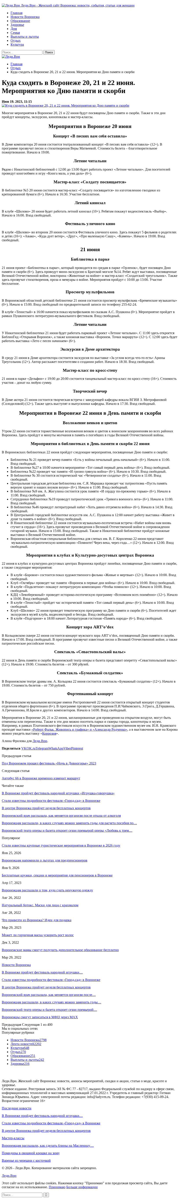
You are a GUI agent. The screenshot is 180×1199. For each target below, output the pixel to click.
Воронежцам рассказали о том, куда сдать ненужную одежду (47, 890)
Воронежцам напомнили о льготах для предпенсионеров (44, 860)
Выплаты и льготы (25, 36)
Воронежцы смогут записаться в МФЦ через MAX (40, 1017)
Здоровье (17, 25)
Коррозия (49, 733)
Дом (14, 29)
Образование (20, 21)
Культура (17, 44)
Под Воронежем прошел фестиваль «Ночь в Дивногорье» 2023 (49, 763)
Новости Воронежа (25, 17)
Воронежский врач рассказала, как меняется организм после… (49, 995)
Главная (16, 13)
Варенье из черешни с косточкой (26, 1160)
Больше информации (82, 1187)
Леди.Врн (39, 741)
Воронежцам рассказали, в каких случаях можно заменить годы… (51, 1002)
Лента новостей (26, 1044)
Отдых (16, 40)
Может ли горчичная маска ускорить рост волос (38, 935)
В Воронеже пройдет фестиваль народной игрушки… (42, 972)
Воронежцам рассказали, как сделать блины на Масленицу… (48, 1145)
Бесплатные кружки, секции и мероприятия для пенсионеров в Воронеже (57, 875)
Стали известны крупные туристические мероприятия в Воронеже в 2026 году (61, 845)
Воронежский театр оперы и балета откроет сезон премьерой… (49, 1009)
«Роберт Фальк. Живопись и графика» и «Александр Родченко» (79, 729)
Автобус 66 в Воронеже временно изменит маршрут (41, 778)
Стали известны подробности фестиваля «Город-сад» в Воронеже (51, 980)
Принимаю (57, 1187)
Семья (15, 32)
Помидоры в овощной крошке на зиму (31, 1153)
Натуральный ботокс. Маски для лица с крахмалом (40, 905)
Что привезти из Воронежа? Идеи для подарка (36, 920)
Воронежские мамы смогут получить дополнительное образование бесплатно (60, 950)
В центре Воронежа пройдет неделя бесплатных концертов (46, 987)
